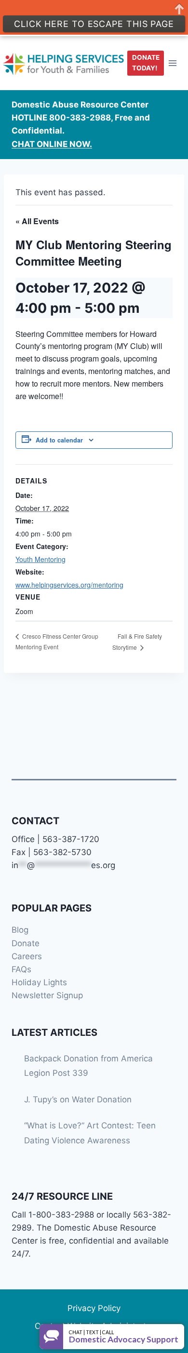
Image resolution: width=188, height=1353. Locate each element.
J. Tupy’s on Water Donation (78, 1099)
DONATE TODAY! (146, 63)
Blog (20, 930)
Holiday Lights (39, 982)
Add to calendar (59, 440)
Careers (27, 956)
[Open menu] (173, 62)
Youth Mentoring (40, 559)
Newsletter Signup (47, 995)
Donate (26, 943)
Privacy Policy (94, 1308)
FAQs (21, 969)
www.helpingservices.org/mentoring (69, 584)
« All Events (37, 221)
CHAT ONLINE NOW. (52, 144)
